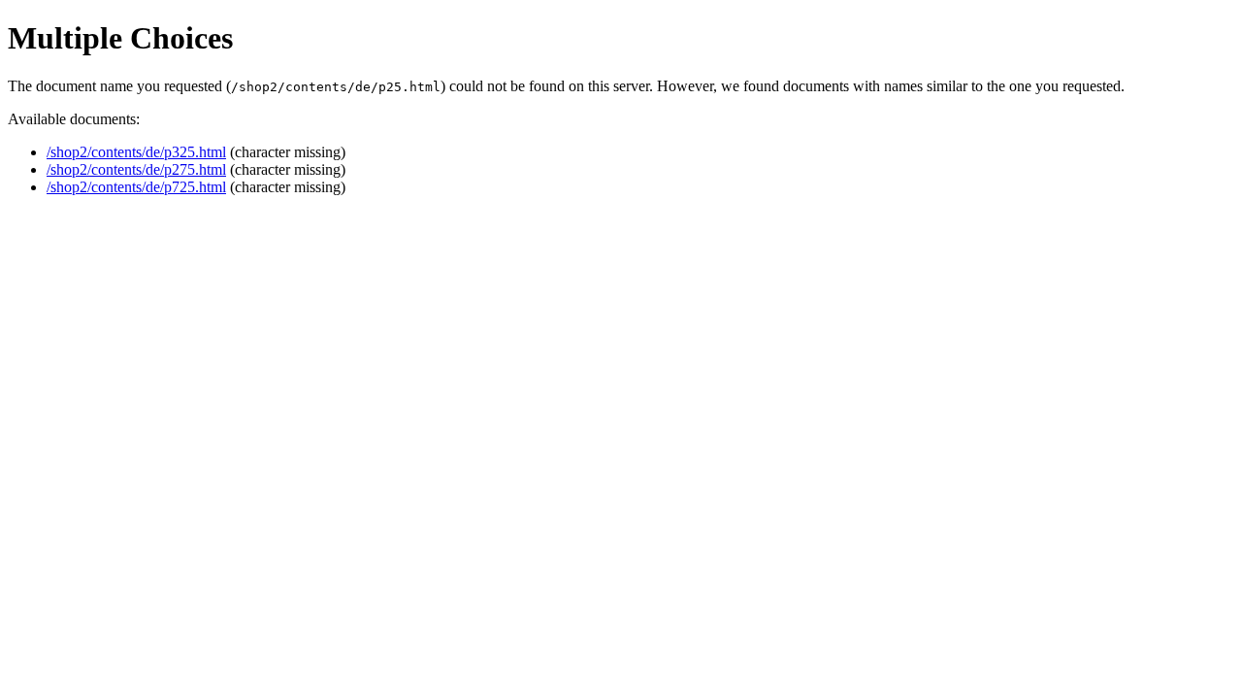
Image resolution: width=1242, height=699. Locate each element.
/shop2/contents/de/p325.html (136, 152)
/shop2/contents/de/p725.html (136, 187)
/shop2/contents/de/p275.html (136, 169)
